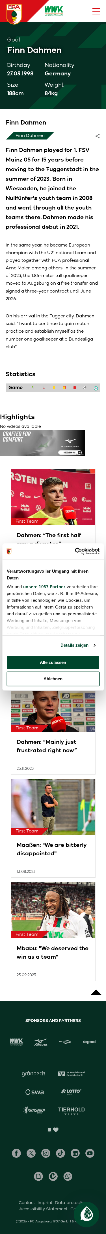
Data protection (71, 1202)
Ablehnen (53, 679)
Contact (27, 1202)
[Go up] (96, 989)
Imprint (45, 1202)
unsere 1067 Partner (44, 586)
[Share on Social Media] (100, 135)
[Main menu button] (96, 11)
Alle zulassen (53, 662)
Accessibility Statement (43, 1208)
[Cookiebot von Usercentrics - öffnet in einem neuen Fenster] (75, 551)
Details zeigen (74, 645)
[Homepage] (14, 14)
